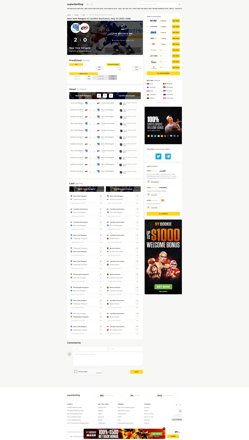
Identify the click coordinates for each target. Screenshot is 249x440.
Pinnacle (101, 417)
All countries (162, 103)
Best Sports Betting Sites (126, 407)
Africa (152, 98)
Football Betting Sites (74, 407)
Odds (120, 8)
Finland (152, 87)
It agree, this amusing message (156, 191)
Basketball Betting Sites (75, 410)
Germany (169, 87)
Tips (119, 420)
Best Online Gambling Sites (158, 8)
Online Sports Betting (75, 8)
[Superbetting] (75, 4)
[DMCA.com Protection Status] (176, 420)
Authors (146, 423)
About (171, 8)
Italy (151, 91)
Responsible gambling (125, 423)
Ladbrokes (102, 423)
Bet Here (176, 21)
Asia (151, 84)
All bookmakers (163, 73)
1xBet (100, 413)
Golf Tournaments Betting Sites (78, 423)
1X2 (76, 64)
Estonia (169, 91)
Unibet (100, 420)
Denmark (169, 98)
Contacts (178, 8)
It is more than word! (153, 204)
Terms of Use (148, 417)
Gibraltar (153, 94)
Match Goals (83, 73)
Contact (146, 407)
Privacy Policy (149, 413)
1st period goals (113, 64)
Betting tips (127, 8)
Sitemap (147, 420)
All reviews (163, 213)
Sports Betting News (140, 8)
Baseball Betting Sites (74, 413)
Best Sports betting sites (94, 8)
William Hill (102, 407)
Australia (169, 94)
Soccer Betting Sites (74, 417)
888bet (100, 410)
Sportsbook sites (110, 8)
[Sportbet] (73, 395)
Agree (173, 436)
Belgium (169, 84)
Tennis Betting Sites (74, 420)
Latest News (122, 413)
